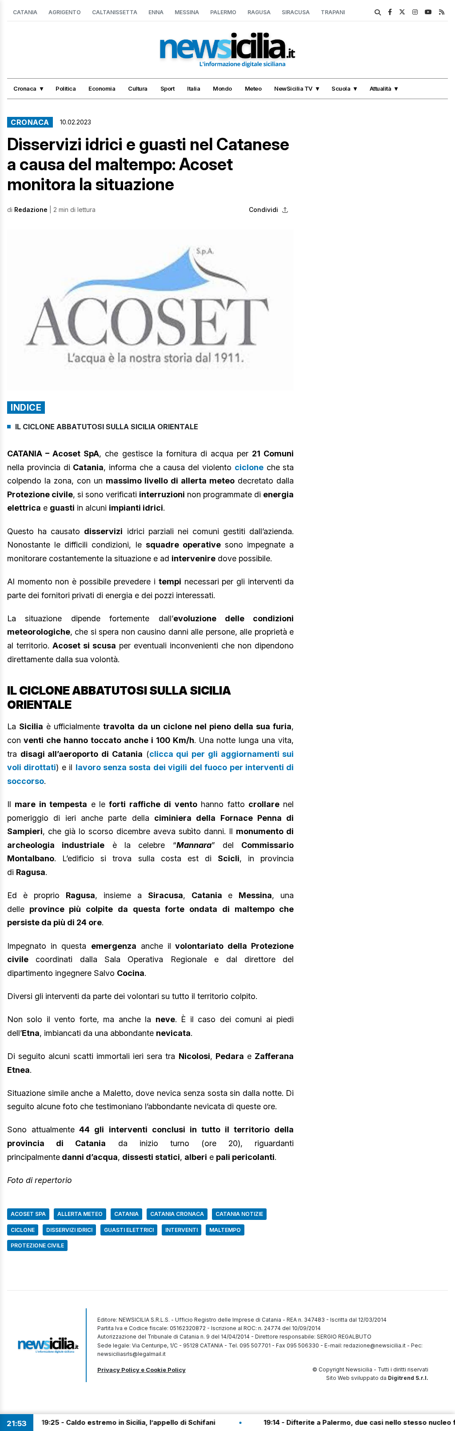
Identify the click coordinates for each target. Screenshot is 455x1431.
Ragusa (259, 12)
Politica (66, 88)
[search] (378, 12)
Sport (167, 88)
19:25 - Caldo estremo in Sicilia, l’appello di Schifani (105, 1422)
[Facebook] (390, 12)
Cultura (138, 88)
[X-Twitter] (402, 12)
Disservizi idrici (69, 1230)
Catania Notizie (239, 1214)
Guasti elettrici (129, 1230)
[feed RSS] (441, 12)
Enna (156, 12)
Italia (193, 88)
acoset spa (28, 1214)
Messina (187, 12)
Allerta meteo (80, 1214)
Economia (101, 88)
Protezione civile (37, 1245)
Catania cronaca (177, 1214)
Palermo (223, 12)
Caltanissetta (114, 12)
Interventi (181, 1230)
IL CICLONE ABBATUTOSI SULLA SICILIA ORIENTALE (107, 426)
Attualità (380, 88)
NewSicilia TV (293, 88)
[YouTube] (428, 12)
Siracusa (296, 12)
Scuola (340, 88)
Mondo (222, 88)
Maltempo (225, 1230)
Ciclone (23, 1230)
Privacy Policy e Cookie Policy (141, 1369)
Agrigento (64, 12)
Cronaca (24, 88)
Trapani (333, 12)
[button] (150, 310)
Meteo (253, 88)
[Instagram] (415, 12)
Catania (25, 12)
